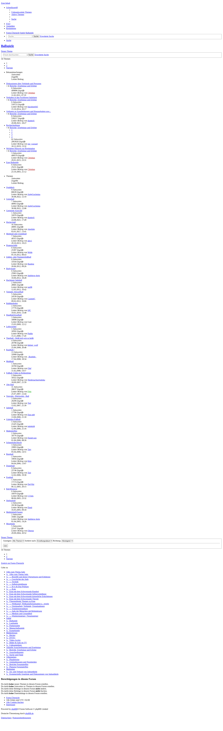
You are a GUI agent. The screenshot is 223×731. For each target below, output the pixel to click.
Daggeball (10, 466)
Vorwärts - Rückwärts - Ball (17, 396)
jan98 (30, 287)
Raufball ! (10, 350)
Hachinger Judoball (14, 280)
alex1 (30, 241)
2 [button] (6, 65)
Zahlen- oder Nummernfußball (18, 257)
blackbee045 (33, 107)
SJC (29, 310)
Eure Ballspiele (12, 162)
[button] (9, 68)
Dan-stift (31, 415)
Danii (30, 507)
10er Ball (10, 384)
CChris (30, 496)
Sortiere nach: (31, 541)
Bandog (31, 264)
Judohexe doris (34, 275)
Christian (31, 93)
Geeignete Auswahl (14, 211)
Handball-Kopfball (14, 315)
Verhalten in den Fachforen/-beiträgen (21, 97)
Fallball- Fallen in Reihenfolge (18, 373)
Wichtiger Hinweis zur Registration (20, 148)
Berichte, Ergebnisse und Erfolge (23, 86)
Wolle (30, 252)
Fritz (29, 391)
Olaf (29, 368)
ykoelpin (31, 229)
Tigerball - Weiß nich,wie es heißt (20, 338)
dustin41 (31, 121)
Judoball (9, 408)
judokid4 (31, 426)
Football (9, 477)
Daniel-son (32, 438)
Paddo (30, 333)
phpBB (14, 709)
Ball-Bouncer (11, 489)
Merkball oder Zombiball (16, 234)
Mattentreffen (11, 431)
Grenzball (10, 199)
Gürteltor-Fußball (13, 419)
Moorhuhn (10, 524)
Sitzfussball (10, 500)
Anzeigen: (7, 541)
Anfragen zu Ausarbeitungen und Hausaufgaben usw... (28, 111)
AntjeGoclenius (33, 194)
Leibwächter (11, 326)
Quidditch (10, 187)
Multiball (10, 361)
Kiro (29, 461)
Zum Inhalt (5, 3)
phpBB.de (29, 713)
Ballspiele (7, 46)
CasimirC (31, 299)
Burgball (9, 454)
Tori (29, 403)
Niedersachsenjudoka (36, 380)
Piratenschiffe (11, 245)
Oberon (31, 531)
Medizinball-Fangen (14, 512)
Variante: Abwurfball (14, 292)
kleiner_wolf (33, 345)
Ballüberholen (12, 303)
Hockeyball (11, 222)
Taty (29, 449)
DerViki (31, 484)
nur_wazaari (33, 144)
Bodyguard (10, 269)
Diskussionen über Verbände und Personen (23, 83)
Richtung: (57, 541)
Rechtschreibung (13, 125)
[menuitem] (21, 12)
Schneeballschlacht (14, 442)
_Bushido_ (32, 357)
